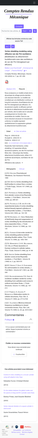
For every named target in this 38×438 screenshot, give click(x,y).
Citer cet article (20, 131)
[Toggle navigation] (34, 3)
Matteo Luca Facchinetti (13, 68)
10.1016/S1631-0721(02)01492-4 (20, 143)
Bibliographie (11, 169)
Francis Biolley (17, 70)
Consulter (19, 26)
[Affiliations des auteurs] (25, 70)
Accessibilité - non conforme (22, 430)
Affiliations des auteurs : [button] (13, 163)
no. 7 (7, 46)
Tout (24, 31)
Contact (22, 434)
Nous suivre (16, 432)
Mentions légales (27, 432)
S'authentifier (20, 354)
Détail (8, 131)
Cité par (21, 169)
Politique (8, 319)
